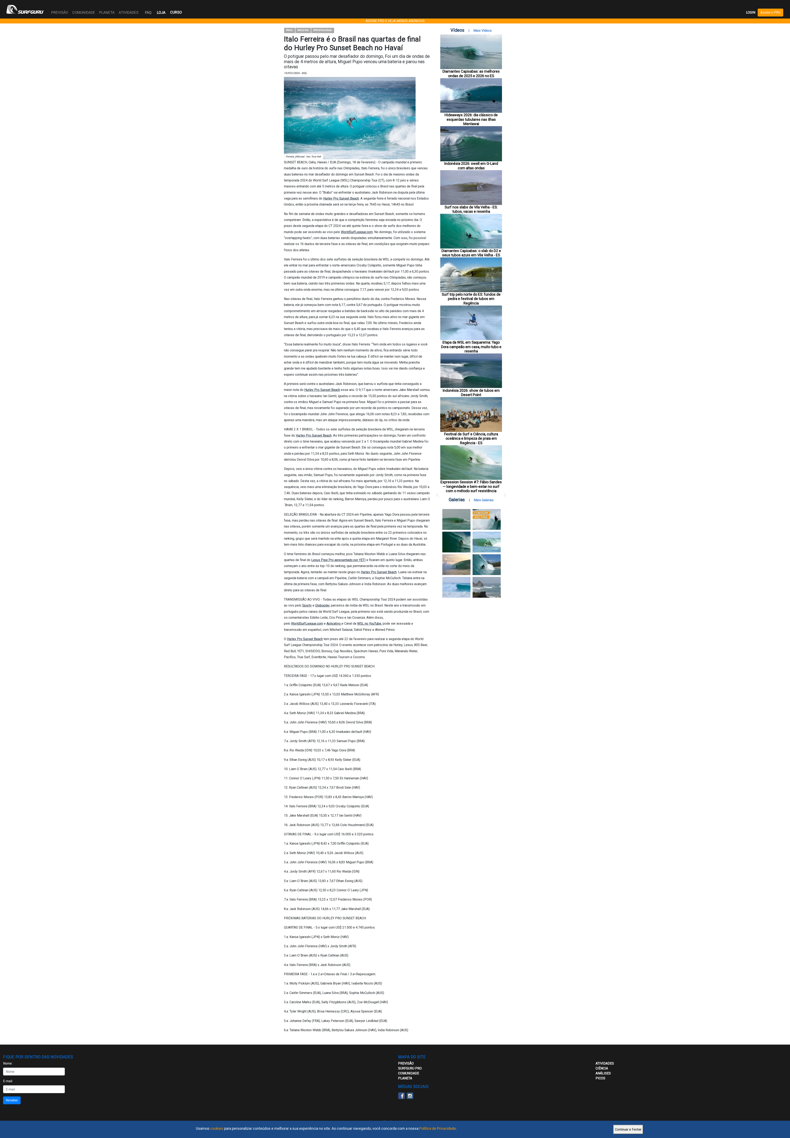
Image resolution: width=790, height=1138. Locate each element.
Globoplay (322, 605)
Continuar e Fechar (628, 1129)
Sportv (307, 605)
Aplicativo (334, 623)
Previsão (406, 1063)
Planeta (405, 1078)
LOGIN (750, 12)
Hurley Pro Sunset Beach (341, 198)
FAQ (148, 12)
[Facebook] (401, 1095)
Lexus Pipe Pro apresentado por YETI (338, 560)
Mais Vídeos (482, 31)
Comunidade (408, 1073)
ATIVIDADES (605, 1063)
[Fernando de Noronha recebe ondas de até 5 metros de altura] (487, 587)
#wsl (289, 30)
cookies (216, 1128)
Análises (603, 1073)
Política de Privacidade (437, 1128)
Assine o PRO (770, 12)
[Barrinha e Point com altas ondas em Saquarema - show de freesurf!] (456, 542)
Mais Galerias (484, 500)
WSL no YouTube (369, 623)
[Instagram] (410, 1095)
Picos (600, 1078)
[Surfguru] (24, 9)
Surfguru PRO (410, 1068)
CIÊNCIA (602, 1068)
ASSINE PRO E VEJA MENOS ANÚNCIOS (395, 21)
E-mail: (8, 1081)
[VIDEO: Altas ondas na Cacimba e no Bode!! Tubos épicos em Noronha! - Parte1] (487, 564)
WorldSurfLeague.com (357, 232)
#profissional (322, 30)
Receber (12, 1100)
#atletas (303, 30)
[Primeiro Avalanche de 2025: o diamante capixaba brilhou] (487, 542)
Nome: (7, 1063)
